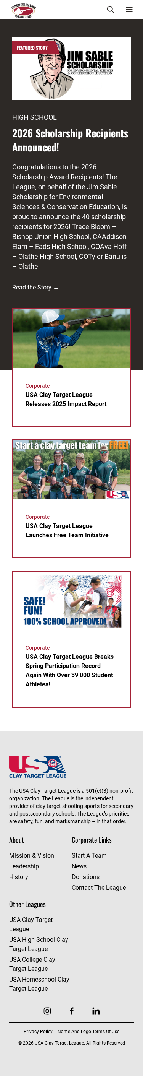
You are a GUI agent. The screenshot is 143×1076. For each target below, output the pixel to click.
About (16, 840)
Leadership (24, 866)
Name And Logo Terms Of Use (88, 1031)
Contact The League (99, 887)
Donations (86, 877)
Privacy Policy (38, 1031)
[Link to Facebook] (71, 1011)
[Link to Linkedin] (96, 1011)
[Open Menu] (129, 10)
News (79, 866)
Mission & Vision (31, 855)
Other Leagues (27, 904)
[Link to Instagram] (47, 1011)
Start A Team (89, 855)
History (18, 877)
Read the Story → (35, 287)
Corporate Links (92, 840)
